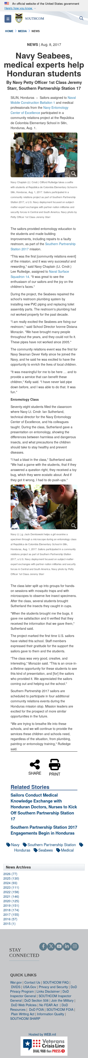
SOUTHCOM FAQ (56, 982)
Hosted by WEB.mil (42, 1034)
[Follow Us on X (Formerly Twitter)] (51, 946)
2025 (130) (11, 878)
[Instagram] (75, 946)
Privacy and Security (53, 987)
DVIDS (15, 987)
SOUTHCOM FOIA (59, 1009)
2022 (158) (11, 892)
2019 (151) (11, 905)
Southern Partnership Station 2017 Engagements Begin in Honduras (44, 830)
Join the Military (62, 1000)
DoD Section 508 (36, 1000)
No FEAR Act (49, 1005)
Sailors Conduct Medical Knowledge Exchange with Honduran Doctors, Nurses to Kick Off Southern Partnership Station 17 (44, 807)
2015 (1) (9, 923)
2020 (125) (11, 901)
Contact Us (32, 982)
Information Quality (50, 1014)
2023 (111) (11, 887)
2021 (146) (11, 896)
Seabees (45, 850)
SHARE (34, 772)
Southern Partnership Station (52, 844)
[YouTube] (59, 946)
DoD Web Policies (24, 1005)
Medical (67, 850)
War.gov (16, 982)
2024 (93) (10, 882)
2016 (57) (10, 919)
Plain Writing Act (22, 1014)
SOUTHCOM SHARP (25, 1018)
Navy (15, 844)
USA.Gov (29, 987)
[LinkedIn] (67, 946)
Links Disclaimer (48, 991)
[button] (21, 8)
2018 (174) (11, 910)
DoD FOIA (36, 1009)
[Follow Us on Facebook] (43, 946)
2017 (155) (11, 914)
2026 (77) (10, 873)
